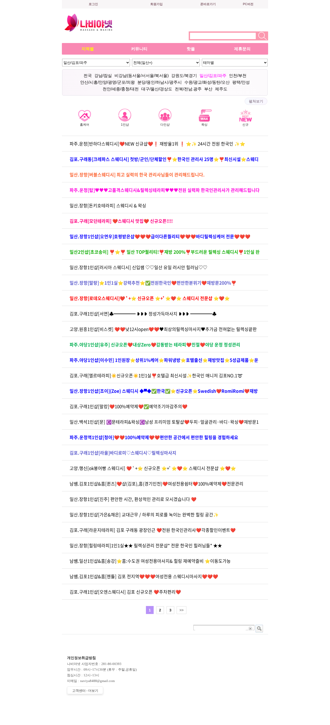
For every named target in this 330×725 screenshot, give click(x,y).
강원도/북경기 (184, 75)
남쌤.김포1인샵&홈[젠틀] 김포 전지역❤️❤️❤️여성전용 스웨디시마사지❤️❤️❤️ (144, 576)
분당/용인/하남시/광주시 (159, 82)
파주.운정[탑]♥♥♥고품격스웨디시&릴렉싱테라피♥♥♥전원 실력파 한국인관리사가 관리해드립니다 (165, 190)
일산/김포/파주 (213, 75)
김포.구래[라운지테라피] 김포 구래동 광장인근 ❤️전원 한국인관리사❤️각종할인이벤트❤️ (153, 530)
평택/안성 (241, 82)
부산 (208, 89)
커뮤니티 (139, 49)
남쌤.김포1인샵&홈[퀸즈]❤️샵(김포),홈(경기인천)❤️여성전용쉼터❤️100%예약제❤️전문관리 (156, 483)
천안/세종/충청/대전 (121, 89)
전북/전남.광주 (188, 89)
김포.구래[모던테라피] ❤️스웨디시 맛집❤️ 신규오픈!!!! (121, 221)
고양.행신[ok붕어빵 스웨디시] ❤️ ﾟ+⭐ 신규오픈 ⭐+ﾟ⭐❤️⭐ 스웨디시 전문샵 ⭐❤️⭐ (153, 468)
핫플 (191, 49)
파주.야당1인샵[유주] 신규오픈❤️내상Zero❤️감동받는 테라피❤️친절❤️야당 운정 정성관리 (155, 344)
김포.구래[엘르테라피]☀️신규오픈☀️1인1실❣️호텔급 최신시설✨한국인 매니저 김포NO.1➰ (156, 375)
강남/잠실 (103, 75)
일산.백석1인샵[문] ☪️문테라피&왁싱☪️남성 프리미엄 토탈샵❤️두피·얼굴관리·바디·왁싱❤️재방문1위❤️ (164, 424)
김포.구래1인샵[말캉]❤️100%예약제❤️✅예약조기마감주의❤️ (128, 406)
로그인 (93, 4)
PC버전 (248, 4)
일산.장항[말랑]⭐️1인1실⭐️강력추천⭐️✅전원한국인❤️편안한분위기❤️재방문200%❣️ (153, 282)
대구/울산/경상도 (156, 89)
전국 (88, 75)
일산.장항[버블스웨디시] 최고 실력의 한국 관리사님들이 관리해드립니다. (137, 174)
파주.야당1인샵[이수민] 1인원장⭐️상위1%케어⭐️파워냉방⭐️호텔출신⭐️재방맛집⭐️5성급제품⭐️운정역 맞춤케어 (164, 362)
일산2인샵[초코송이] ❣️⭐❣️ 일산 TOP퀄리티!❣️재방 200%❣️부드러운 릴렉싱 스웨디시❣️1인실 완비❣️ (165, 254)
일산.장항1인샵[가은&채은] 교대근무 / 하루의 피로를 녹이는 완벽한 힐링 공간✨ (144, 514)
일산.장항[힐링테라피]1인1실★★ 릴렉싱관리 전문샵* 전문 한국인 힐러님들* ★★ (146, 545)
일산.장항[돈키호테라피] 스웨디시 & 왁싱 (108, 205)
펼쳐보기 (256, 101)
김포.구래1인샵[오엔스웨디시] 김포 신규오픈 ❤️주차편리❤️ (125, 591)
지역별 (87, 49)
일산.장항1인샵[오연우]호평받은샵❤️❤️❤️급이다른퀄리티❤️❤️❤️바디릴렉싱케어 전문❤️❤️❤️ (160, 236)
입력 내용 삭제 (251, 628)
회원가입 (156, 4)
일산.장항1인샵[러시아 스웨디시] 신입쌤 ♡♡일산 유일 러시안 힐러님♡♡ (138, 267)
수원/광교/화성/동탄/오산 (207, 82)
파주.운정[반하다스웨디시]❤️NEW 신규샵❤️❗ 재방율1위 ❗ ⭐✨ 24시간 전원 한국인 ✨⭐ (157, 143)
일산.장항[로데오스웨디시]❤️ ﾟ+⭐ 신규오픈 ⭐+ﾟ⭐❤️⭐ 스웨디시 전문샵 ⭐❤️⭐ (150, 298)
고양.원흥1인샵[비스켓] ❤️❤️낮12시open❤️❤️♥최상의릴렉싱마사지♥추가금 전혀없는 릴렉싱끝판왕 (163, 331)
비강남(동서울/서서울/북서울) (141, 75)
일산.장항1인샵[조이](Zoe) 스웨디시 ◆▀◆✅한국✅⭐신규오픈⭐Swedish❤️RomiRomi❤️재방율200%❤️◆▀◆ (164, 393)
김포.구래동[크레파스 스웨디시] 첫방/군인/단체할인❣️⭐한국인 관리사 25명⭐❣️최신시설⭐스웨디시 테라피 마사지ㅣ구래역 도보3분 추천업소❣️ (164, 161)
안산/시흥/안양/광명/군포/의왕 (107, 82)
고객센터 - (85, 691)
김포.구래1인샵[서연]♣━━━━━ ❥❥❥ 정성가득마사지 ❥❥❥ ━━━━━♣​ (143, 313)
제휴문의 (242, 49)
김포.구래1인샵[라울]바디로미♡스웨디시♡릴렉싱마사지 (123, 452)
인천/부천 (237, 75)
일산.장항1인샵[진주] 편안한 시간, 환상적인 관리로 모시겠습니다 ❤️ (133, 499)
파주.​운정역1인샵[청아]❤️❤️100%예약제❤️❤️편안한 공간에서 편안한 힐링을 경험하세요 (154, 437)
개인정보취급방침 (81, 658)
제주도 (221, 89)
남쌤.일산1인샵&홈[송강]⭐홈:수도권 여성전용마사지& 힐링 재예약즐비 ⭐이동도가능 (150, 561)
